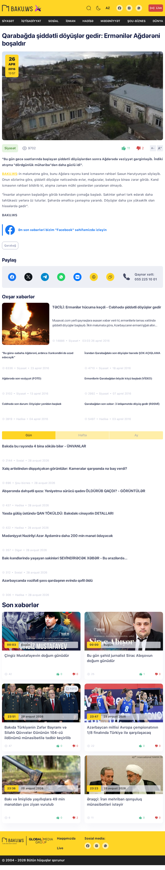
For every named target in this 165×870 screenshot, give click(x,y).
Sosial (53, 21)
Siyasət (8, 21)
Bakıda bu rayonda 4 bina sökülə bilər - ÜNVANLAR (44, 446)
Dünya (158, 21)
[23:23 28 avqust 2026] (124, 774)
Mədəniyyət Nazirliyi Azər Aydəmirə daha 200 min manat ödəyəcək (57, 536)
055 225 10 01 (146, 279)
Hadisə (87, 21)
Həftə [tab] (82, 435)
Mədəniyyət (110, 21)
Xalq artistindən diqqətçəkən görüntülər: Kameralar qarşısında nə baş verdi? (64, 468)
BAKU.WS (9, 174)
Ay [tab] (136, 435)
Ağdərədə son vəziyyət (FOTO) (21, 378)
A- (153, 148)
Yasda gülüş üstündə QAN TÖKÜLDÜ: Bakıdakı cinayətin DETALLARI (57, 513)
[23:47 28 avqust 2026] (124, 703)
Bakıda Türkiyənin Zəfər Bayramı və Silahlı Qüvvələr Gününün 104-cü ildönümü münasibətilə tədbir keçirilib (37, 732)
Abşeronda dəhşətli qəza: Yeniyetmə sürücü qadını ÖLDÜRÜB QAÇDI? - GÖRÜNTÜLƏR (73, 491)
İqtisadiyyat (31, 21)
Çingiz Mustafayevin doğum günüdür (36, 655)
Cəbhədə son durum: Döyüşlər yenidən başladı (31, 403)
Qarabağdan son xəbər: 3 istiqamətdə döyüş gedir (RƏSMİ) (122, 403)
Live (159, 7)
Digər (18, 550)
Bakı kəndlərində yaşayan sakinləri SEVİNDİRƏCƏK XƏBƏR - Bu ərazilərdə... (64, 558)
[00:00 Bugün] (124, 631)
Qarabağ (10, 245)
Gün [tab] (29, 435)
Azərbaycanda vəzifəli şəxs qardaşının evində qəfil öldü (47, 580)
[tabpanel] (82, 520)
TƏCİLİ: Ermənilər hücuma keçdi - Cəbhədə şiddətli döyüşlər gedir (106, 307)
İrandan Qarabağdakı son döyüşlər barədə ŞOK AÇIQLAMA (122, 353)
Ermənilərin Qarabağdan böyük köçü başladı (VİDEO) (118, 378)
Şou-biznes (136, 21)
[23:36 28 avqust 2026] (41, 774)
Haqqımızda (66, 838)
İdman (70, 21)
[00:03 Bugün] (41, 631)
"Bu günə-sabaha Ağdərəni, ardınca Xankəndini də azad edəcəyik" (37, 355)
